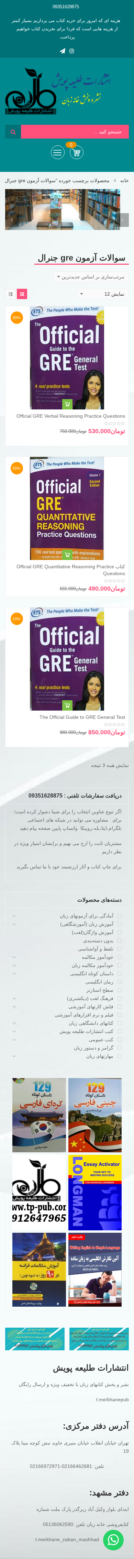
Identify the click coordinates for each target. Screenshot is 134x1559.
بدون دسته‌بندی (98, 940)
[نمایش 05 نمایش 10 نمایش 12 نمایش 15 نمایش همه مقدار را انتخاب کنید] (103, 294)
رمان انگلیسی (99, 982)
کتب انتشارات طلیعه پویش (86, 1031)
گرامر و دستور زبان (93, 1048)
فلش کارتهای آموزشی (90, 1006)
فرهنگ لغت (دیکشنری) (90, 998)
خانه (124, 180)
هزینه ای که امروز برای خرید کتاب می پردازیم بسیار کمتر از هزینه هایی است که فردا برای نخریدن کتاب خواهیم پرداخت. (66, 29)
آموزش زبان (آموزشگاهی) (86, 924)
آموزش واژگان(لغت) (92, 932)
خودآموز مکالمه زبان (92, 965)
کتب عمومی (101, 1039)
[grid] (22, 294)
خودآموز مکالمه (97, 957)
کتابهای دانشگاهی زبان (91, 1023)
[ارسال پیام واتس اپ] (113, 1540)
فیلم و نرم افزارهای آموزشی (84, 1015)
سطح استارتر (99, 990)
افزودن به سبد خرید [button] (67, 404)
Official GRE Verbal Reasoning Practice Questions (70, 416)
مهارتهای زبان (99, 1056)
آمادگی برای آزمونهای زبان (86, 916)
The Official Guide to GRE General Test (82, 717)
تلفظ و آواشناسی (95, 949)
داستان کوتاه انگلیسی (91, 973)
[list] (10, 294)
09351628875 (66, 6)
